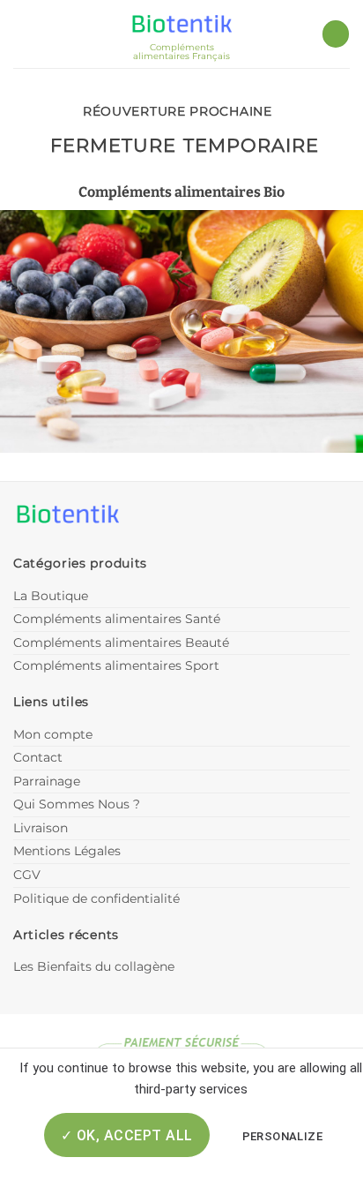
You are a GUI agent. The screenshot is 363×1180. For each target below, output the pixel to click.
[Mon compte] (55, 33)
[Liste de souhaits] (299, 34)
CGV (27, 875)
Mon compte (53, 734)
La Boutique (50, 596)
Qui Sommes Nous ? (76, 804)
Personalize (282, 1136)
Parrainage (46, 781)
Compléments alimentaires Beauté (121, 642)
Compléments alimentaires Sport (116, 665)
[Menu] (23, 34)
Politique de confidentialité (96, 898)
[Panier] (335, 34)
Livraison (40, 828)
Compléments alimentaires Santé (116, 619)
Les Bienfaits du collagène (93, 966)
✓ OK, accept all (127, 1135)
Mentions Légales (67, 851)
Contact (38, 757)
